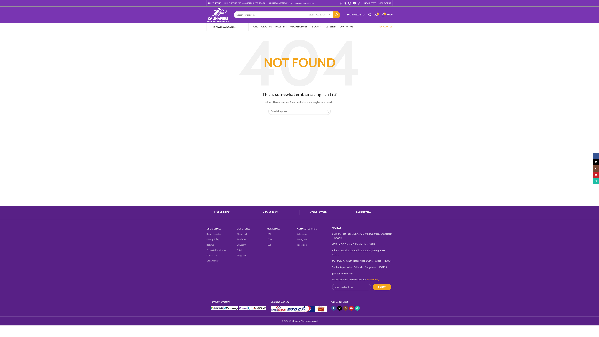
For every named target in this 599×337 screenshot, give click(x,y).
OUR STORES (243, 228)
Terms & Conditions (216, 250)
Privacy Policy (213, 239)
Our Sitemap (213, 260)
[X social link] (345, 3)
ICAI (269, 234)
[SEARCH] (336, 14)
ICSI (269, 244)
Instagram (302, 239)
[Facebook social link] (341, 3)
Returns (210, 244)
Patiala (240, 250)
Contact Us (212, 255)
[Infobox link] (229, 212)
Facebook (302, 244)
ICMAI (269, 239)
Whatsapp (302, 234)
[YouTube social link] (354, 3)
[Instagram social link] (349, 3)
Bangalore (241, 255)
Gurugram (241, 244)
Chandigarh (242, 234)
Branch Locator (214, 234)
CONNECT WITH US (307, 228)
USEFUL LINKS (214, 228)
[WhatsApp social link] (359, 3)
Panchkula (241, 239)
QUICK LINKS (273, 228)
